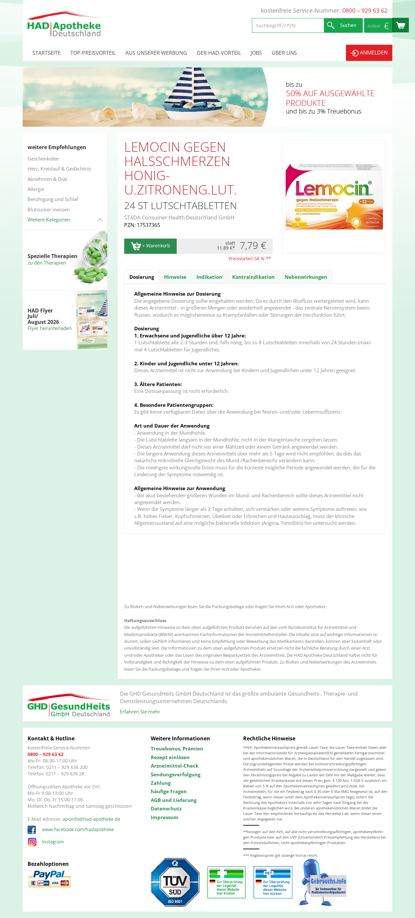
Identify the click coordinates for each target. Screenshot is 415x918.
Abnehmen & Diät (47, 179)
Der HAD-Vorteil (219, 52)
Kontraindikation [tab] (253, 277)
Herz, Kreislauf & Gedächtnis (59, 168)
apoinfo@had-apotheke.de (91, 819)
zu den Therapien (47, 262)
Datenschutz (166, 808)
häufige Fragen (169, 791)
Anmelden (373, 52)
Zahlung (161, 783)
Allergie (36, 189)
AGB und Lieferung (173, 800)
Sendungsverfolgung (175, 774)
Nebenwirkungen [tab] (306, 277)
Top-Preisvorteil (93, 52)
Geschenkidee (43, 158)
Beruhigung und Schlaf (53, 199)
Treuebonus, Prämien (177, 748)
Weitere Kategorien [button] (49, 219)
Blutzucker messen (49, 209)
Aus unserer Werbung (156, 52)
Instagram (53, 842)
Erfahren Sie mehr (140, 711)
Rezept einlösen (170, 757)
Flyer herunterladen (50, 328)
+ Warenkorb (155, 245)
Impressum (164, 817)
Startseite (46, 52)
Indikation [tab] (209, 277)
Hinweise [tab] (175, 277)
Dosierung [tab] (141, 277)
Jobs (256, 52)
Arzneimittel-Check (174, 765)
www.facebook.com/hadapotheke (77, 829)
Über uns (284, 52)
